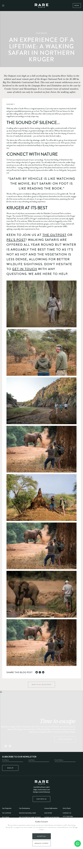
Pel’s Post (15, 239)
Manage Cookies (41, 843)
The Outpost (54, 235)
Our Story (48, 813)
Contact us (67, 813)
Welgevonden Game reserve (30, 817)
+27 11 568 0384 (68, 816)
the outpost (6, 813)
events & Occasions (51, 817)
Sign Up (10, 768)
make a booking (65, 739)
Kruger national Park (27, 813)
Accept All (41, 836)
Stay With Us (41, 799)
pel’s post (5, 817)
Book (77, 5)
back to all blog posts (41, 684)
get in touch (24, 269)
